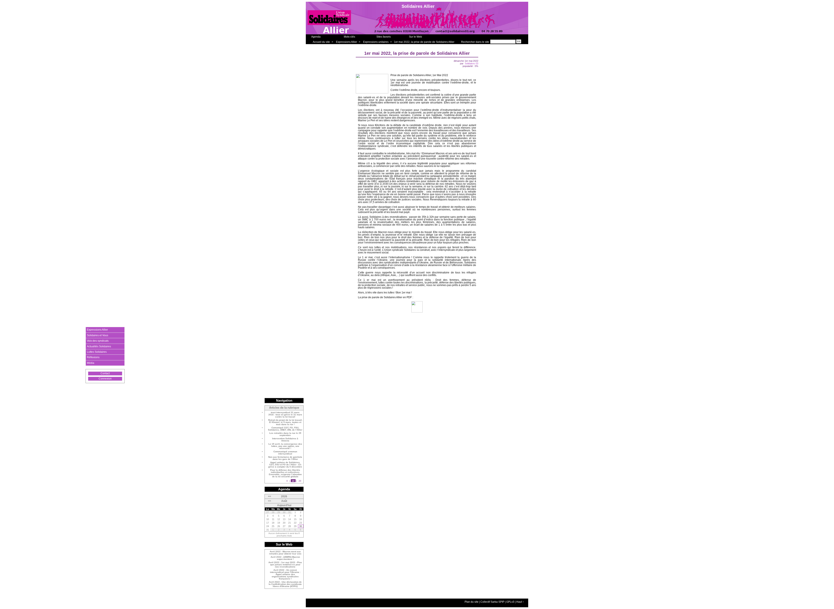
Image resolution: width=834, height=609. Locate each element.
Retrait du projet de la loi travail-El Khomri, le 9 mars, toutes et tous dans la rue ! (285, 422)
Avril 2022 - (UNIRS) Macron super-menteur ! (285, 558)
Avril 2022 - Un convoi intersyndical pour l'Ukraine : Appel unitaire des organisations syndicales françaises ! (285, 574)
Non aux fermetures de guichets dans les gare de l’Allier (285, 458)
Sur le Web (415, 36)
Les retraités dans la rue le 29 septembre (285, 434)
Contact (105, 373)
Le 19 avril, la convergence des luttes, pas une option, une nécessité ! (285, 446)
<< (269, 496)
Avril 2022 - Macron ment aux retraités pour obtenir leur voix (285, 553)
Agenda (316, 36)
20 (300, 481)
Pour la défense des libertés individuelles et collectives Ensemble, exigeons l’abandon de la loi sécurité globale (285, 473)
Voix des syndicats (98, 340)
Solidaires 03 (471, 63)
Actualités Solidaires (99, 346)
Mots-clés (349, 36)
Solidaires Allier (418, 6)
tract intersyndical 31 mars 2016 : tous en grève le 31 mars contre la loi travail (285, 414)
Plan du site (471, 601)
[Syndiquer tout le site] (94, 388)
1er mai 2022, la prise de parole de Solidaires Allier (424, 41)
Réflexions (93, 357)
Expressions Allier (346, 41)
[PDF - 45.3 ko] (417, 311)
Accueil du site (321, 41)
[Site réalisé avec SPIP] (94, 392)
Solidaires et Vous (97, 335)
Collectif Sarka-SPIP (492, 601)
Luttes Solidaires (97, 351)
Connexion (105, 378)
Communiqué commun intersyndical (285, 453)
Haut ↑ (520, 601)
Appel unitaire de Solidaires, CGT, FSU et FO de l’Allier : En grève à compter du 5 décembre (285, 464)
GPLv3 (510, 601)
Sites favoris (383, 36)
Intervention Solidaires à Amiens (285, 440)
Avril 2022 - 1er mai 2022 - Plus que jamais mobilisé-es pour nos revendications (285, 564)
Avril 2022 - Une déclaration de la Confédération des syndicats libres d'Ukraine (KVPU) (285, 584)
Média (90, 362)
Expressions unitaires (376, 41)
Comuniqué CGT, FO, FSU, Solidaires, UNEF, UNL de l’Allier (285, 429)
